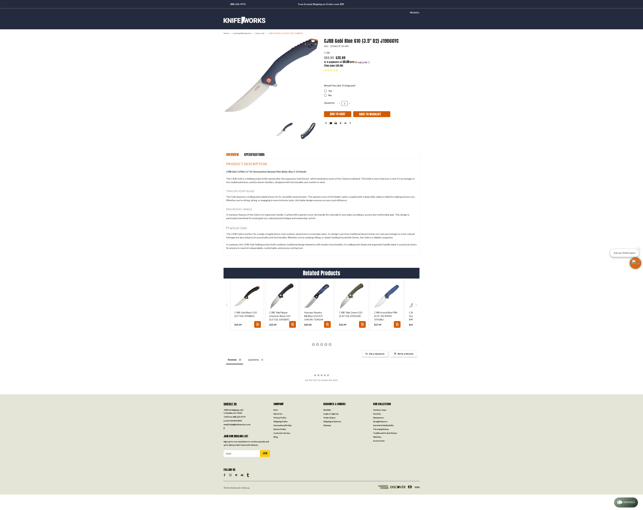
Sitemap (327, 425)
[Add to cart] (257, 324)
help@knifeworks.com (239, 424)
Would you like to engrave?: (340, 85)
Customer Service (281, 433)
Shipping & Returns (332, 421)
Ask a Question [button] (376, 353)
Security (377, 414)
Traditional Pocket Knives (385, 433)
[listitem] (247, 304)
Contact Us (230, 404)
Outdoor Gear (379, 410)
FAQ (275, 410)
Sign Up (334, 414)
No (330, 95)
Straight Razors (380, 421)
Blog (275, 437)
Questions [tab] (253, 359)
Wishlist (414, 12)
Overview (232, 154)
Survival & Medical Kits (383, 425)
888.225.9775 (239, 417)
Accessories (379, 440)
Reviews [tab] (232, 359)
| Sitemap (245, 488)
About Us (277, 414)
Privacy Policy (279, 417)
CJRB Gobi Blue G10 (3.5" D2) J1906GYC (285, 33)
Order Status (329, 417)
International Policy (282, 425)
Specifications (254, 154)
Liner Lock (259, 33)
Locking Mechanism (242, 33)
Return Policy (279, 429)
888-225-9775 (238, 4)
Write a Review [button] (405, 353)
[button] (347, 62)
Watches (377, 437)
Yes (330, 90)
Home (226, 33)
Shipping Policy (280, 421)
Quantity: (329, 102)
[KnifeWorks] (321, 20)
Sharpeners (378, 417)
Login (326, 414)
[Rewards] (626, 502)
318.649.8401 (235, 420)
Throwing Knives (381, 429)
